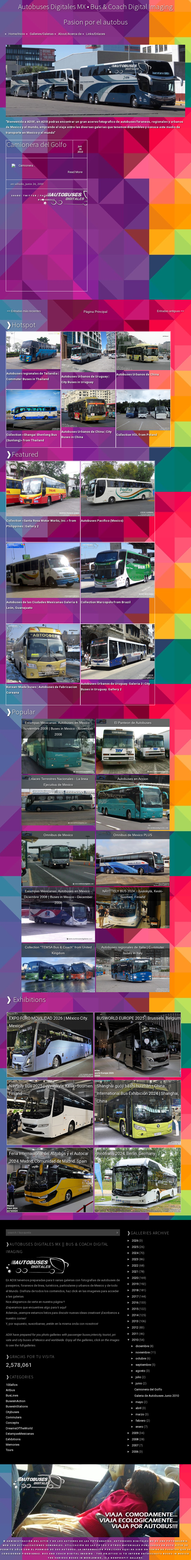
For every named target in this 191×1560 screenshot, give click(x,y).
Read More (75, 172)
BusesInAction (15, 1401)
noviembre (143, 1352)
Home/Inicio (17, 34)
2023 (135, 1259)
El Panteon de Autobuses (132, 723)
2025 (135, 1247)
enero (140, 1426)
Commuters (13, 1417)
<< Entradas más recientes (24, 311)
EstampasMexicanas (20, 1433)
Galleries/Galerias (42, 34)
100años (11, 1384)
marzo (140, 1414)
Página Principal (95, 311)
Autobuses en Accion (132, 779)
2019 (135, 1284)
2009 (135, 1433)
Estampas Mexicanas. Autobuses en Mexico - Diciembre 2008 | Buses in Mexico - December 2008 (58, 897)
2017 (135, 1296)
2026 (135, 1240)
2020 (135, 1278)
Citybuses (12, 1412)
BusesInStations (17, 1406)
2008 (135, 1439)
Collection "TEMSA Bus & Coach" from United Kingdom (58, 950)
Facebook (48, 195)
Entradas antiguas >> (170, 311)
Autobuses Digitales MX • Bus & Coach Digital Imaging (95, 6)
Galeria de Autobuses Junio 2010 (156, 1395)
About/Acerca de (70, 34)
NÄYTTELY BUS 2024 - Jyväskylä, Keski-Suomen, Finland (132, 894)
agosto (141, 1371)
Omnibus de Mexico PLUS (132, 835)
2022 (135, 1265)
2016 (135, 1302)
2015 (135, 1309)
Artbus (10, 1390)
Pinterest (46, 199)
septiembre (144, 1364)
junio (139, 1383)
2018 (135, 1290)
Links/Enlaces (95, 34)
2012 (135, 1327)
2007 (135, 1445)
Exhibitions (13, 1439)
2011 (135, 1333)
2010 (135, 1340)
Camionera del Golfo (37, 144)
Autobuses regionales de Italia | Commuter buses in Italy (132, 950)
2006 (135, 1451)
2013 (135, 1321)
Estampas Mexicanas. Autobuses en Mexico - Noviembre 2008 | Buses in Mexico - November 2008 (58, 728)
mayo (140, 1402)
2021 (135, 1271)
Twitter (30, 195)
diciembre (143, 1346)
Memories (12, 1444)
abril (139, 1408)
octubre (141, 1358)
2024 (135, 1253)
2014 (135, 1315)
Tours (9, 1450)
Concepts (12, 1422)
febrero (141, 1420)
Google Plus (69, 195)
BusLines (12, 1395)
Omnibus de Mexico (58, 835)
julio (139, 1377)
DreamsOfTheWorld (19, 1428)
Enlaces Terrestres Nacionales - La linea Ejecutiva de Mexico (58, 782)
